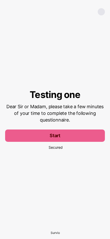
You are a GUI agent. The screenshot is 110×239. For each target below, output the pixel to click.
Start (55, 135)
